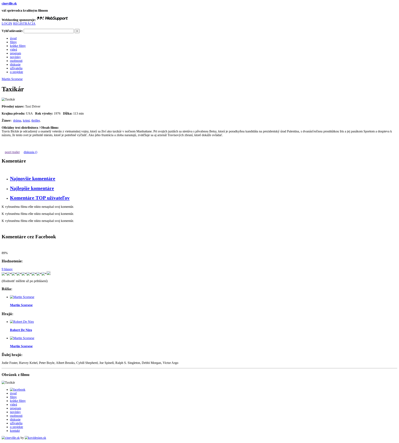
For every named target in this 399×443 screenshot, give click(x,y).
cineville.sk (9, 3)
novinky (15, 57)
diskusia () (30, 152)
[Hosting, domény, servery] (52, 20)
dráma (17, 120)
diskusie (15, 64)
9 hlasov (7, 269)
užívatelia (16, 68)
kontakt (15, 430)
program (15, 53)
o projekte (16, 72)
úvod (13, 38)
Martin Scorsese (12, 79)
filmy (13, 42)
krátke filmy (18, 46)
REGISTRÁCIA (24, 23)
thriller (35, 120)
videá (13, 49)
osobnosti (16, 60)
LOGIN (7, 23)
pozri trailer (12, 152)
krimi (26, 120)
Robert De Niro (21, 330)
